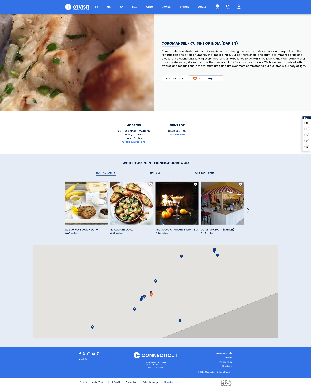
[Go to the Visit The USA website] (226, 382)
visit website (174, 78)
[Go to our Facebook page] (80, 354)
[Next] (248, 210)
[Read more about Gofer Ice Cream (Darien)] (222, 204)
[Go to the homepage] (77, 7)
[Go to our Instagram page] (88, 354)
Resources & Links (224, 353)
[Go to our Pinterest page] (98, 354)
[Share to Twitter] (306, 135)
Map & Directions (135, 142)
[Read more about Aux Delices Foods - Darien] (86, 204)
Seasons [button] (202, 7)
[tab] (106, 173)
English (170, 382)
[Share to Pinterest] (306, 141)
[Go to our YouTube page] (93, 354)
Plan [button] (134, 7)
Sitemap (228, 357)
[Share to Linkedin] (306, 147)
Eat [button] (121, 7)
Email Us (83, 358)
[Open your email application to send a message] (306, 123)
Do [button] (96, 7)
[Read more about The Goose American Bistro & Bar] (177, 204)
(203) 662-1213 (177, 131)
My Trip (227, 9)
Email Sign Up (114, 382)
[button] (144, 297)
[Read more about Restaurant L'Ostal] (131, 204)
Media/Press (98, 382)
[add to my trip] (105, 184)
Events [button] (149, 7)
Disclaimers (227, 365)
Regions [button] (184, 7)
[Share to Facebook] (306, 129)
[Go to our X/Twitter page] (84, 354)
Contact (83, 382)
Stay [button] (109, 7)
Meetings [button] (167, 7)
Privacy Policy (225, 361)
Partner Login (132, 382)
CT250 (217, 9)
